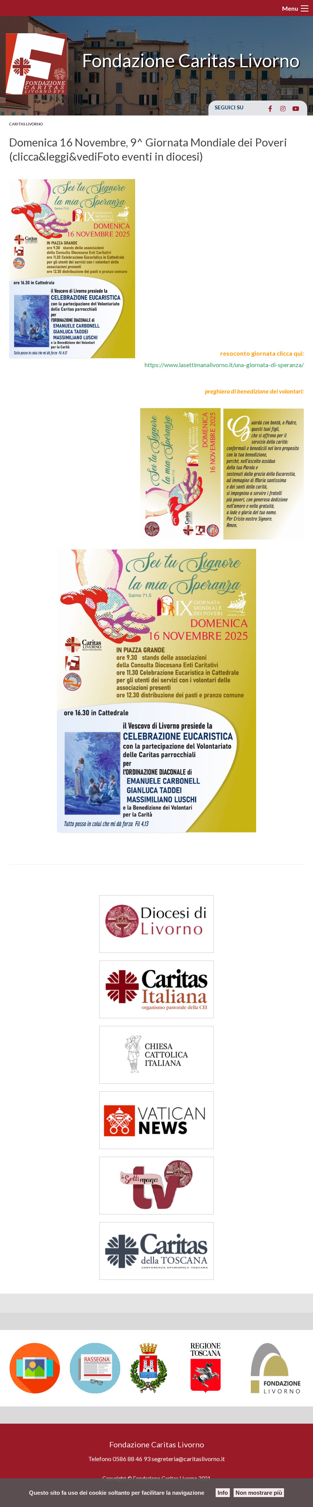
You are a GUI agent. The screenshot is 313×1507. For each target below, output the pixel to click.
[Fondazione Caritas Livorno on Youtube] (295, 108)
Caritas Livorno (26, 124)
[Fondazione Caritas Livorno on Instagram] (283, 108)
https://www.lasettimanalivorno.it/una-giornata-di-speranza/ (224, 364)
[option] (36, 1368)
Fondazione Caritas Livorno (191, 60)
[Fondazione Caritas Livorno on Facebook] (270, 108)
